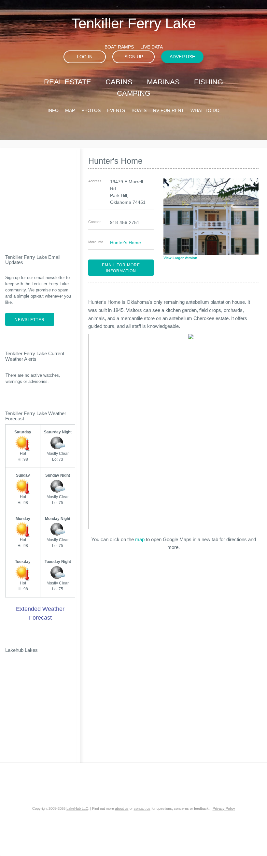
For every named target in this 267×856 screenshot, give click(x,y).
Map (70, 110)
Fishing (208, 82)
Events (116, 110)
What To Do (204, 110)
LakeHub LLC (77, 808)
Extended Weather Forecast (40, 613)
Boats (139, 110)
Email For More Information (121, 268)
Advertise (182, 56)
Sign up (133, 56)
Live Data (151, 46)
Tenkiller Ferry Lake (133, 23)
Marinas (163, 82)
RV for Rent (168, 110)
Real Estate (67, 82)
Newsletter (30, 319)
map (140, 539)
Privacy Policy (224, 808)
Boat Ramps (119, 46)
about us (122, 808)
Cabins (119, 82)
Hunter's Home (125, 242)
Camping (133, 93)
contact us (142, 808)
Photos (91, 110)
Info (53, 110)
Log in (84, 56)
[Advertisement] (46, 195)
